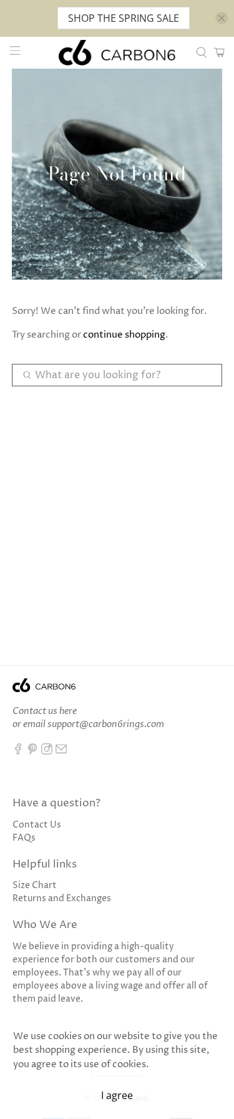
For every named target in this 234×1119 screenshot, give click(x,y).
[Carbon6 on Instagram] (46, 752)
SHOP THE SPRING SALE (123, 18)
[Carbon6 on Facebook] (18, 752)
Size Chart (34, 885)
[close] (221, 18)
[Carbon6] (117, 53)
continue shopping (124, 334)
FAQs (24, 838)
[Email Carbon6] (61, 752)
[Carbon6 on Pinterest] (32, 752)
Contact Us (36, 825)
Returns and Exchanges (61, 898)
